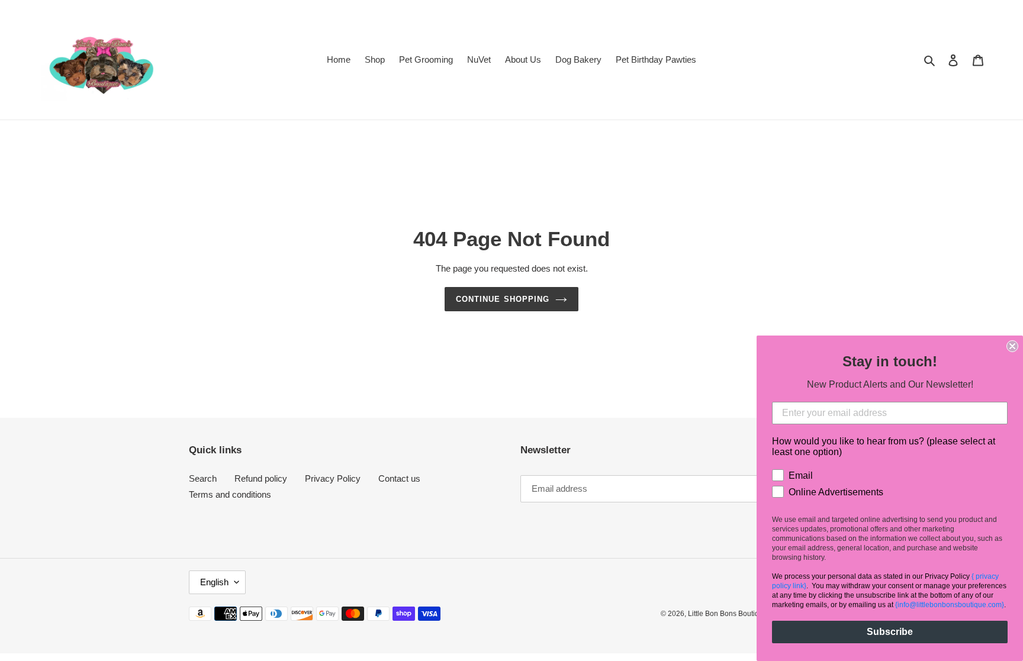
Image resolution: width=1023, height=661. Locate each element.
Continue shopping (502, 299)
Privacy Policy (333, 478)
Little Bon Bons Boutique (727, 614)
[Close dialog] (1012, 346)
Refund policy (260, 478)
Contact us (399, 478)
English (214, 582)
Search (203, 478)
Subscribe (890, 632)
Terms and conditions (230, 494)
